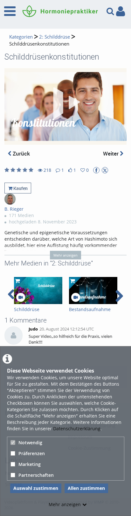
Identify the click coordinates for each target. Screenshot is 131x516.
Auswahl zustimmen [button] (35, 488)
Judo (33, 329)
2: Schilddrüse (54, 36)
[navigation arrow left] (11, 294)
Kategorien (21, 36)
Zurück (20, 153)
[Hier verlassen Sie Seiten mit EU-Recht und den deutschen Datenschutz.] (96, 170)
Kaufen (20, 188)
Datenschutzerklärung (76, 428)
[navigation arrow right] (119, 296)
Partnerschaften (36, 475)
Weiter (111, 153)
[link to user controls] (120, 11)
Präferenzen (31, 453)
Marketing (29, 464)
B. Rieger (14, 209)
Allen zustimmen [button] (86, 488)
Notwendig (30, 443)
